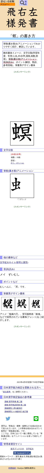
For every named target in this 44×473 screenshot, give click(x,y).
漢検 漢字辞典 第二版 (13, 402)
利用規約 (12, 468)
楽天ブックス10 (17, 449)
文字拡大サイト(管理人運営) (14, 262)
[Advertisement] (22, 95)
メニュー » (4, 4)
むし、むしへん (17, 163)
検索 (26, 2)
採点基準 (6, 392)
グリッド (23, 199)
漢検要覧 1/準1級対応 (13, 408)
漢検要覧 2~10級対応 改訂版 (16, 412)
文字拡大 (30, 449)
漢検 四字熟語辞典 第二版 (15, 405)
